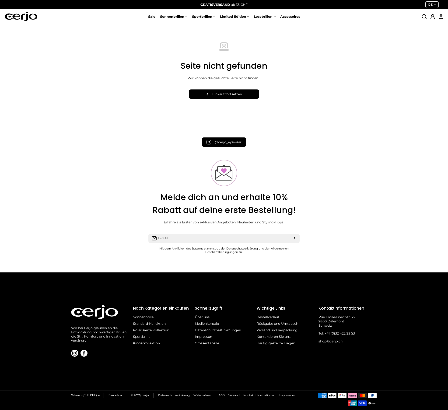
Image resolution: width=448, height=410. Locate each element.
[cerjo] (21, 16)
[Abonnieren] (294, 238)
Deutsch (113, 395)
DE (430, 4)
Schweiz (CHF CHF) (84, 395)
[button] (441, 16)
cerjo (145, 395)
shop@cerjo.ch (330, 341)
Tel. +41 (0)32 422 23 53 (336, 333)
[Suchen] (424, 16)
